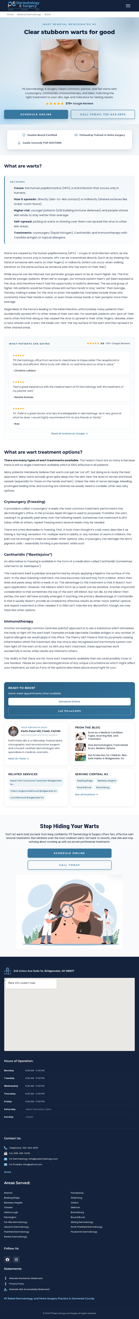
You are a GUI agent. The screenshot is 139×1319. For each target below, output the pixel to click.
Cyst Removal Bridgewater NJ (27, 797)
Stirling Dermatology (82, 1222)
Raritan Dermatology (15, 1236)
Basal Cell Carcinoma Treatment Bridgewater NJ (36, 782)
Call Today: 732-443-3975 (103, 114)
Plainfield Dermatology (16, 1231)
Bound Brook (84, 787)
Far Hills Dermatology (15, 1222)
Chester (8, 1207)
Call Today (69, 865)
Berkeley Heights (107, 780)
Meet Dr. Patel (18, 758)
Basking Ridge (85, 780)
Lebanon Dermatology (16, 1226)
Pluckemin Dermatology (84, 1231)
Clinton (74, 1202)
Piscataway (77, 1192)
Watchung (76, 1197)
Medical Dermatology (29, 14)
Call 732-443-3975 (69, 711)
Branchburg (102, 787)
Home (10, 14)
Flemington (10, 1217)
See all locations (86, 794)
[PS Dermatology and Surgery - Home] (24, 5)
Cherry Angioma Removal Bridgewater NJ (33, 791)
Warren (8, 1192)
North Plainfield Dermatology (86, 1226)
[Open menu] (128, 6)
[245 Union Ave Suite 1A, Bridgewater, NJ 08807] (7, 971)
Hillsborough (11, 1212)
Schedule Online (36, 114)
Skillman (75, 1207)
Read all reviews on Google (69, 433)
